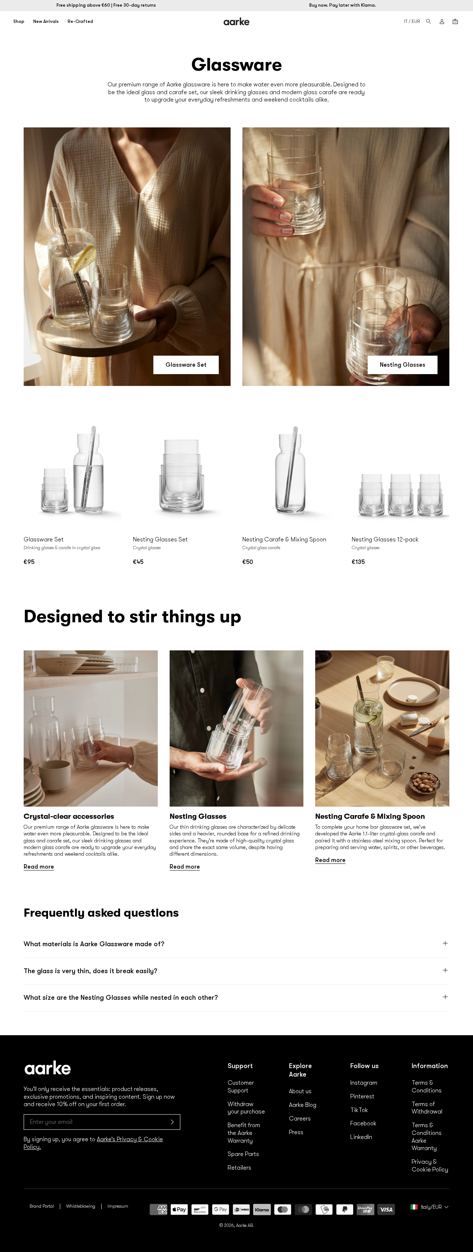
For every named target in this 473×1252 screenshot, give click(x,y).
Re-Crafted (80, 21)
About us (300, 1091)
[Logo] (236, 21)
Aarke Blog (302, 1105)
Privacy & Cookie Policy (430, 1166)
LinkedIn (361, 1137)
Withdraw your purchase (246, 1108)
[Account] (442, 21)
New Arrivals (46, 21)
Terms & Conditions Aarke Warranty (427, 1137)
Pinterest (362, 1096)
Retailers (239, 1167)
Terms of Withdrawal (427, 1108)
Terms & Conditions (427, 1087)
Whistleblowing (80, 1206)
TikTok (359, 1110)
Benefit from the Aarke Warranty (244, 1133)
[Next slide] (113, 470)
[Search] (428, 21)
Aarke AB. (245, 1225)
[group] (91, 760)
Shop (18, 21)
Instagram (363, 1083)
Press (296, 1132)
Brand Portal (42, 1206)
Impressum (118, 1206)
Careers (300, 1118)
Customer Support (241, 1087)
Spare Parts (243, 1154)
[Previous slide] (31, 470)
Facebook (363, 1123)
